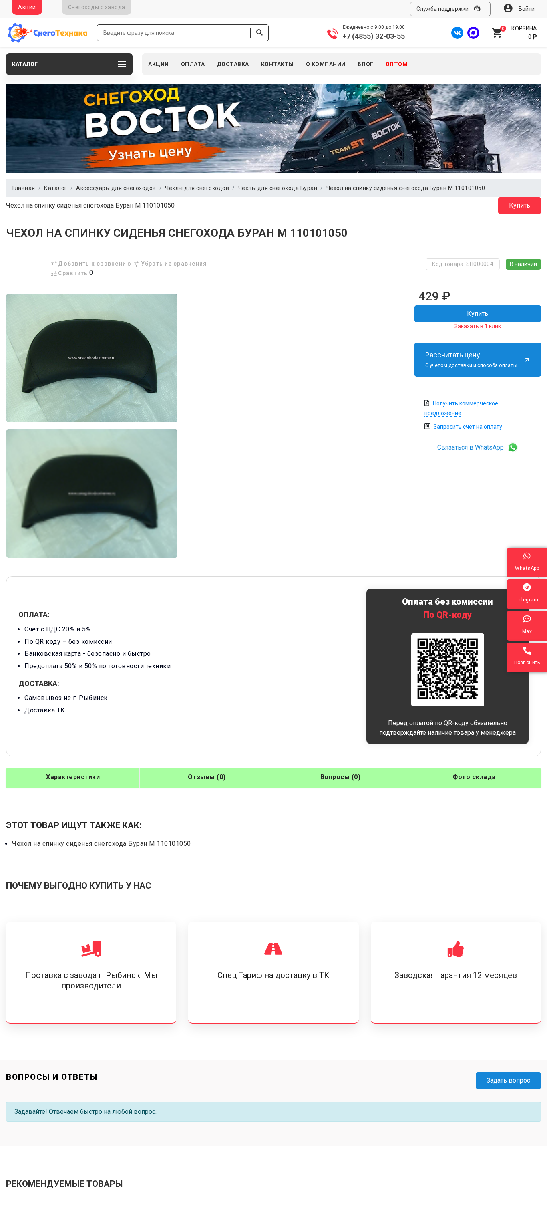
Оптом (397, 64)
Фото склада (474, 777)
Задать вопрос (508, 1080)
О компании (326, 64)
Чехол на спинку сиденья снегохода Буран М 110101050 (90, 205)
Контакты (277, 64)
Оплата (193, 64)
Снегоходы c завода (96, 7)
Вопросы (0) (340, 777)
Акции (27, 7)
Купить (519, 205)
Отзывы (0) (207, 777)
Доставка (233, 64)
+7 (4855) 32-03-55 (373, 36)
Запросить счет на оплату (468, 426)
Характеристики (73, 777)
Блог (366, 64)
